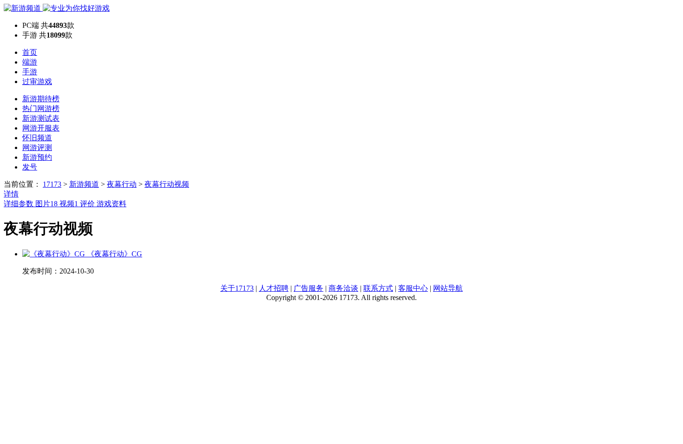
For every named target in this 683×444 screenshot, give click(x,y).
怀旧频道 (37, 138)
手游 (29, 72)
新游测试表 (40, 118)
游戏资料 (111, 204)
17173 (52, 184)
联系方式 (378, 288)
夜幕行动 (122, 184)
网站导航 (448, 288)
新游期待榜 (40, 99)
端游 (29, 62)
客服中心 (413, 288)
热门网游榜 (40, 108)
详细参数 (19, 204)
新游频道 (84, 184)
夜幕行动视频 (166, 184)
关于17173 (237, 288)
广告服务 (308, 288)
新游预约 (37, 157)
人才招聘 (274, 288)
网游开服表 (40, 128)
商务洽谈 (343, 288)
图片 (46, 204)
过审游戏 (37, 81)
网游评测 (37, 147)
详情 (11, 194)
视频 (68, 204)
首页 (29, 52)
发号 (29, 167)
